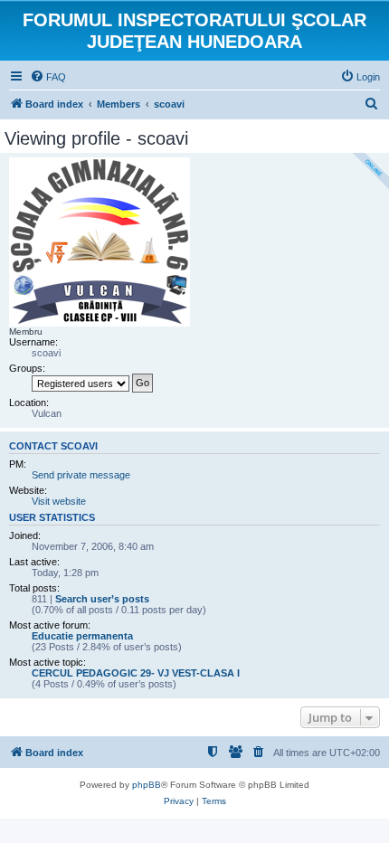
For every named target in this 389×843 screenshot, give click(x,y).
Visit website (59, 501)
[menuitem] (48, 77)
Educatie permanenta (82, 635)
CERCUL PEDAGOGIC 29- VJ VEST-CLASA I (136, 673)
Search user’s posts (102, 598)
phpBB (146, 785)
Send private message (81, 474)
